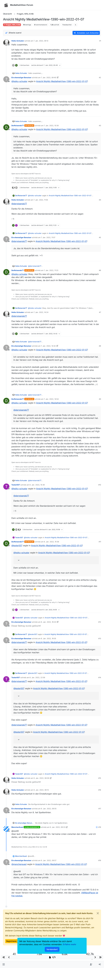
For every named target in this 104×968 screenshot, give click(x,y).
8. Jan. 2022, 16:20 (48, 622)
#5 (100, 237)
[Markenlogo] (6, 5)
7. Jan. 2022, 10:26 (51, 125)
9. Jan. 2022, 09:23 (57, 827)
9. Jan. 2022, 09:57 (48, 860)
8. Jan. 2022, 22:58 (37, 677)
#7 (100, 312)
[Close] (98, 913)
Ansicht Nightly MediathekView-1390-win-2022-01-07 (62, 81)
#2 (100, 77)
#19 (99, 860)
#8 (100, 346)
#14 (99, 677)
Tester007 (15, 485)
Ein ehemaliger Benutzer (21, 77)
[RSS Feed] (75, 24)
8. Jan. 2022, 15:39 (37, 485)
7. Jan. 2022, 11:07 (48, 237)
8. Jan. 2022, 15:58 (51, 542)
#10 (99, 485)
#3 (100, 125)
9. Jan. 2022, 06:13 (41, 790)
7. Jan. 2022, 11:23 (51, 270)
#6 (100, 270)
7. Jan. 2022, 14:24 (41, 312)
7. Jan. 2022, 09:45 (48, 77)
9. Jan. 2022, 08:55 (48, 809)
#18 (99, 827)
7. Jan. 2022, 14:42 (48, 346)
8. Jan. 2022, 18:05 (48, 638)
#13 (99, 638)
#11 (100, 542)
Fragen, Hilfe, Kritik (13, 25)
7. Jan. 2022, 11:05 (41, 200)
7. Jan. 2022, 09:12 (41, 41)
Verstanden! (52, 949)
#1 (100, 41)
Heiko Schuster (17, 41)
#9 (100, 399)
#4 (100, 200)
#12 (99, 622)
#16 (99, 790)
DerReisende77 (17, 125)
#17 (99, 809)
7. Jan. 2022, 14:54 (51, 399)
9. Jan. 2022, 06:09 (41, 778)
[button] (3, 964)
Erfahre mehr (69, 944)
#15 (99, 778)
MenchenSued (17, 827)
